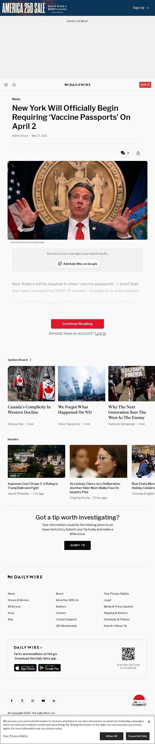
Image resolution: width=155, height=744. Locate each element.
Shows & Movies (18, 600)
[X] (22, 700)
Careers (61, 613)
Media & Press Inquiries (118, 606)
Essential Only (138, 736)
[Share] (138, 153)
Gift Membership (66, 625)
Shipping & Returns (116, 613)
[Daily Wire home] (77, 85)
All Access (14, 606)
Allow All (111, 736)
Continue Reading (77, 324)
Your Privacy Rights (116, 593)
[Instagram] (32, 700)
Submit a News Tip (115, 625)
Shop (11, 613)
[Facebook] (11, 700)
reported (55, 302)
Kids (10, 619)
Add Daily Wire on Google (80, 263)
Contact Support (66, 619)
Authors (61, 606)
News (11, 593)
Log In (100, 333)
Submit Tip (77, 545)
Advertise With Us (67, 600)
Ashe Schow (20, 135)
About (60, 593)
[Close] (149, 721)
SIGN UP (145, 84)
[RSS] (54, 700)
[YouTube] (43, 700)
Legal (107, 600)
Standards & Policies (117, 619)
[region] (77, 730)
